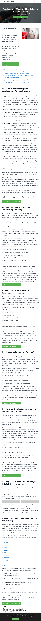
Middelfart (6, 557)
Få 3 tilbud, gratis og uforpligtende (20, 17)
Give (5, 552)
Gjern (5, 565)
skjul (15, 69)
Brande (6, 550)
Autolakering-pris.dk (8, 1)
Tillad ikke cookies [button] (24, 618)
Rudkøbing (6, 562)
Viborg (5, 547)
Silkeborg (6, 542)
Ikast (5, 544)
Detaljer (31, 616)
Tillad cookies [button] (15, 618)
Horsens (6, 555)
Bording (6, 560)
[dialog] (20, 617)
